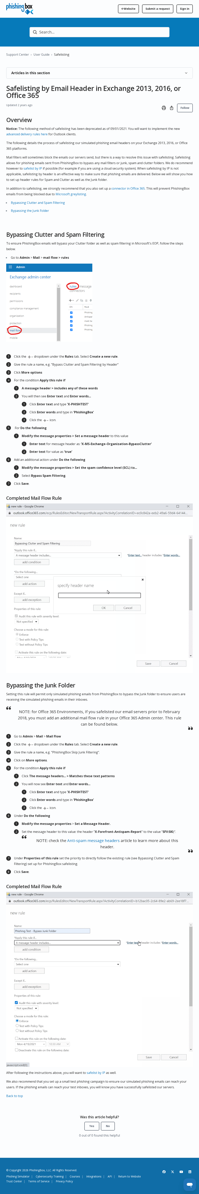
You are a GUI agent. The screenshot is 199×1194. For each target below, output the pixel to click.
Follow (185, 108)
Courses (75, 1176)
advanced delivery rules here (27, 134)
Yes (91, 1126)
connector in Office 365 (128, 188)
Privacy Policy (64, 1181)
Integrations (93, 1176)
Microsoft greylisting (71, 194)
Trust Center (14, 1181)
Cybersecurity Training (50, 1176)
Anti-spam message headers (94, 840)
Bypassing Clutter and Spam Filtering (38, 203)
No (108, 1126)
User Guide (41, 54)
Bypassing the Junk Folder (30, 211)
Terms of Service (39, 1181)
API (110, 1176)
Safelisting (61, 54)
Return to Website (129, 1176)
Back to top (14, 1096)
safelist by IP (33, 168)
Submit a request (158, 9)
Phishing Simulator (18, 1176)
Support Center (17, 54)
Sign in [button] (184, 9)
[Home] (19, 9)
